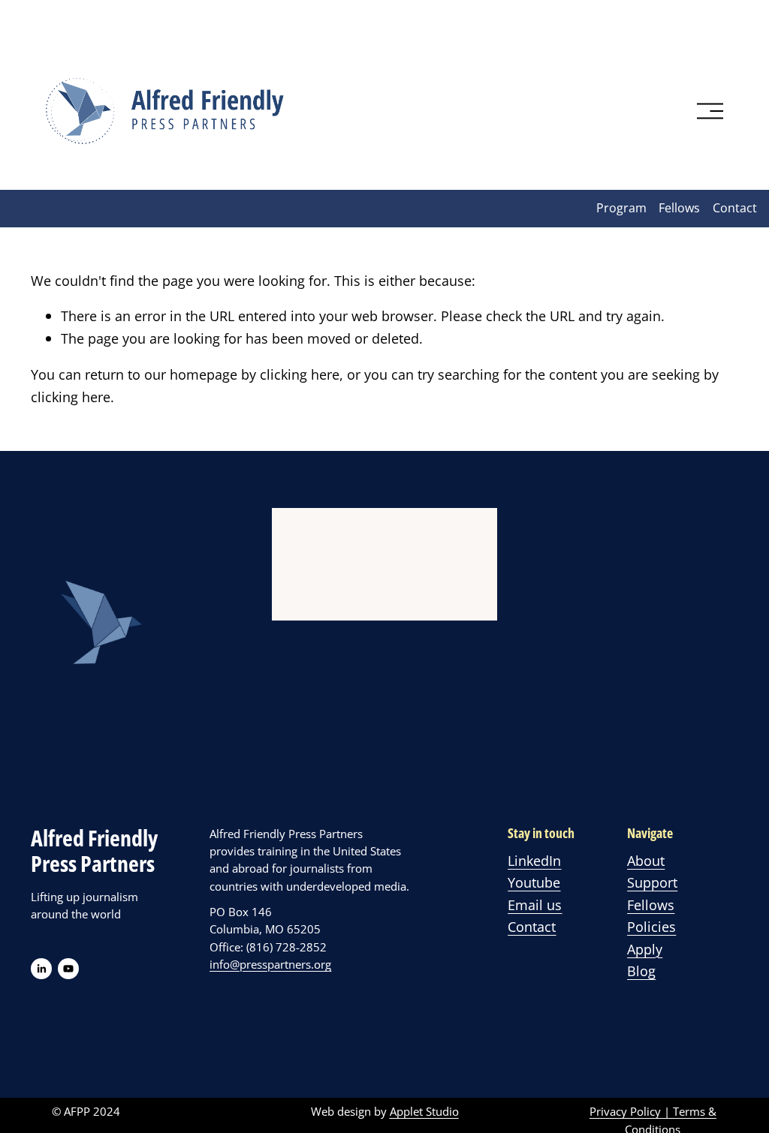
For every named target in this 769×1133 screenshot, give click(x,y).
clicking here (299, 374)
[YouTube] (68, 968)
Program (621, 208)
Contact (735, 208)
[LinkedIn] (41, 968)
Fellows (679, 208)
